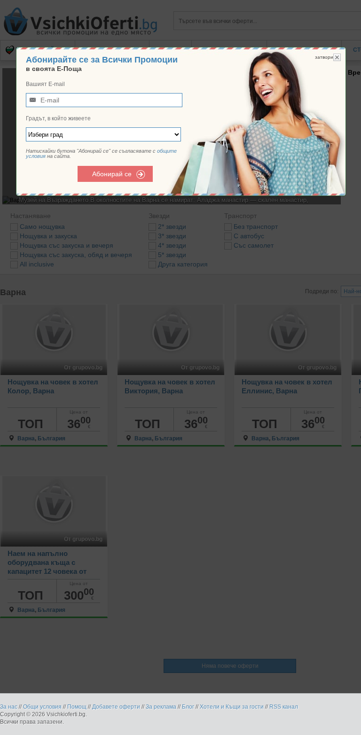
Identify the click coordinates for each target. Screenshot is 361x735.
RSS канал (283, 707)
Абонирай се (112, 174)
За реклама (161, 707)
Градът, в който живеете (58, 118)
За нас (8, 707)
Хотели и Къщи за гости (232, 707)
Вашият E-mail (45, 84)
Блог (188, 707)
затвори (324, 57)
